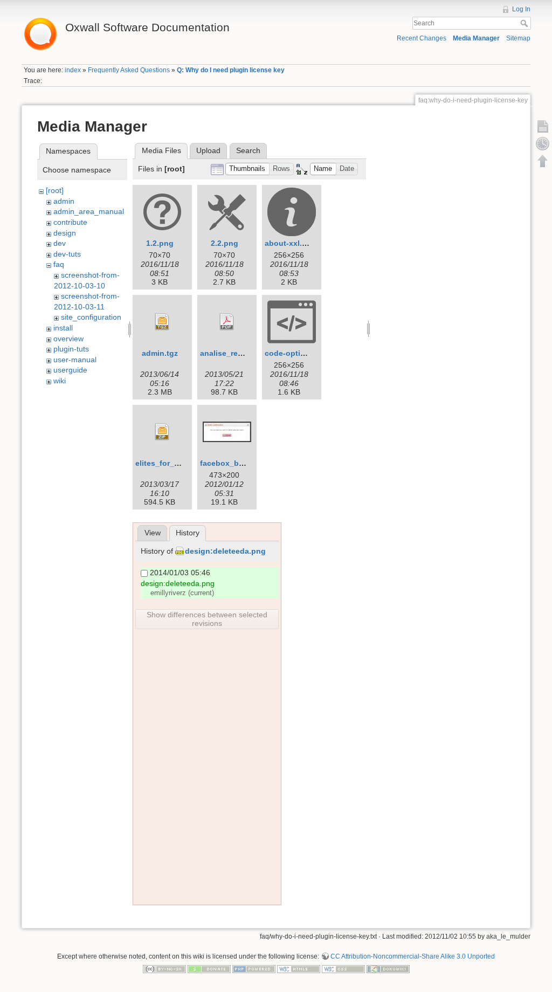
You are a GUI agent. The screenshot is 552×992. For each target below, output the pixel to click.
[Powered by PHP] (253, 969)
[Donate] (209, 969)
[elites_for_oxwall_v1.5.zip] (162, 432)
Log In (521, 9)
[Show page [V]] (542, 126)
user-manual (74, 359)
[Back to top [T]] (542, 160)
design (64, 233)
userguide (70, 370)
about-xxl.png (290, 243)
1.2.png (160, 243)
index (73, 70)
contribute (70, 222)
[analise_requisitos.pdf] (227, 322)
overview (68, 338)
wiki (59, 380)
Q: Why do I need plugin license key (231, 70)
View (152, 532)
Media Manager (476, 38)
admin (63, 201)
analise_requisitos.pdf (241, 353)
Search (525, 23)
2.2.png (224, 243)
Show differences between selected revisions (207, 619)
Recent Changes (421, 38)
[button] (247, 169)
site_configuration (91, 317)
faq (58, 264)
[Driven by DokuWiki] (388, 969)
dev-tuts (67, 254)
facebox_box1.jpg (233, 463)
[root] (55, 190)
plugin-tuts (71, 349)
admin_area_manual (88, 211)
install (63, 327)
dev (59, 243)
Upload (208, 150)
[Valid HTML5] (298, 969)
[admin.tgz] (162, 322)
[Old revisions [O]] (542, 143)
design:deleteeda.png (225, 551)
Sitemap (518, 38)
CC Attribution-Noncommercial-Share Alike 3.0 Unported (412, 956)
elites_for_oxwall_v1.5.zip (182, 463)
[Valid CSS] (343, 969)
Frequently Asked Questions (129, 70)
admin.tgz (160, 353)
